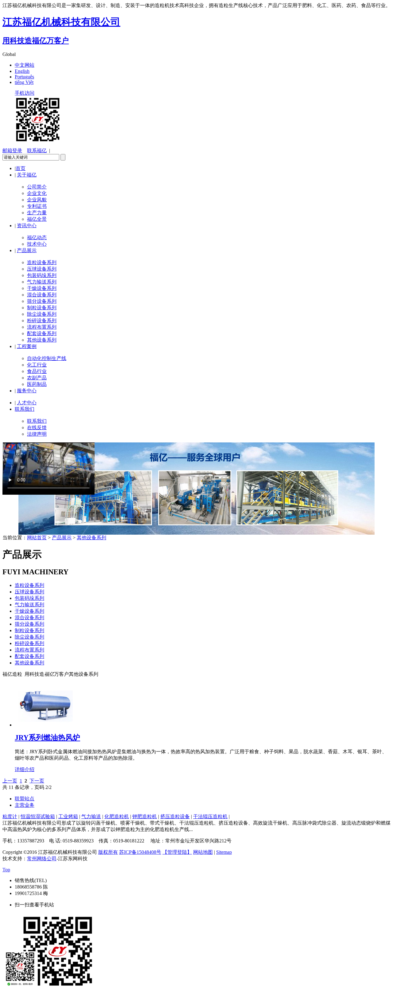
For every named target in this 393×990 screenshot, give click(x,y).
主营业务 (24, 805)
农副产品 (37, 377)
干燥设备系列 (41, 288)
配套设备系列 (41, 333)
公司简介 (37, 186)
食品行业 (37, 371)
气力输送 (91, 816)
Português (24, 76)
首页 (20, 168)
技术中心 (37, 244)
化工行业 (37, 364)
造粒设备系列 (41, 262)
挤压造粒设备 (175, 816)
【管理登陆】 (177, 852)
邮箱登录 (12, 150)
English (22, 71)
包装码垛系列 (41, 275)
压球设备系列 (41, 268)
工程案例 (27, 346)
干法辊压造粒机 (210, 816)
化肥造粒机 (116, 816)
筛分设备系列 (41, 301)
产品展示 (27, 250)
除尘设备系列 (41, 314)
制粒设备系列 (41, 307)
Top (6, 869)
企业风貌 (37, 199)
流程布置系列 (41, 327)
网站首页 (37, 537)
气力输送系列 (41, 281)
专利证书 (37, 206)
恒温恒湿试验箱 (38, 816)
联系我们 (24, 409)
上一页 (9, 780)
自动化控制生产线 (46, 358)
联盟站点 (24, 798)
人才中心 (27, 402)
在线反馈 (37, 427)
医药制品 (37, 384)
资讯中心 (27, 225)
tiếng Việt (24, 82)
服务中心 (27, 390)
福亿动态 (37, 237)
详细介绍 (24, 769)
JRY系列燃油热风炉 (47, 738)
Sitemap (224, 852)
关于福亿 (27, 174)
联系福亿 (37, 150)
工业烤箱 (68, 816)
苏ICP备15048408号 (140, 852)
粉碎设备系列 (41, 320)
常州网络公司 (41, 858)
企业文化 (37, 193)
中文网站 (24, 65)
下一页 (36, 780)
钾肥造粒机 (144, 816)
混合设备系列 (41, 294)
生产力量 (37, 212)
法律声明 (37, 434)
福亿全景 (37, 219)
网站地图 (203, 852)
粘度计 (9, 816)
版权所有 (108, 852)
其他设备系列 (41, 340)
